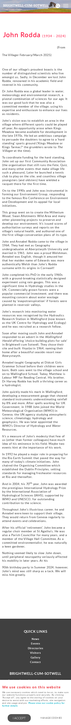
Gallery (36, 657)
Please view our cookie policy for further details (33, 704)
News (35, 639)
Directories (35, 648)
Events (35, 643)
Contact (35, 662)
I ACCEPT (19, 718)
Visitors (35, 653)
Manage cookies (51, 717)
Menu (65, 5)
